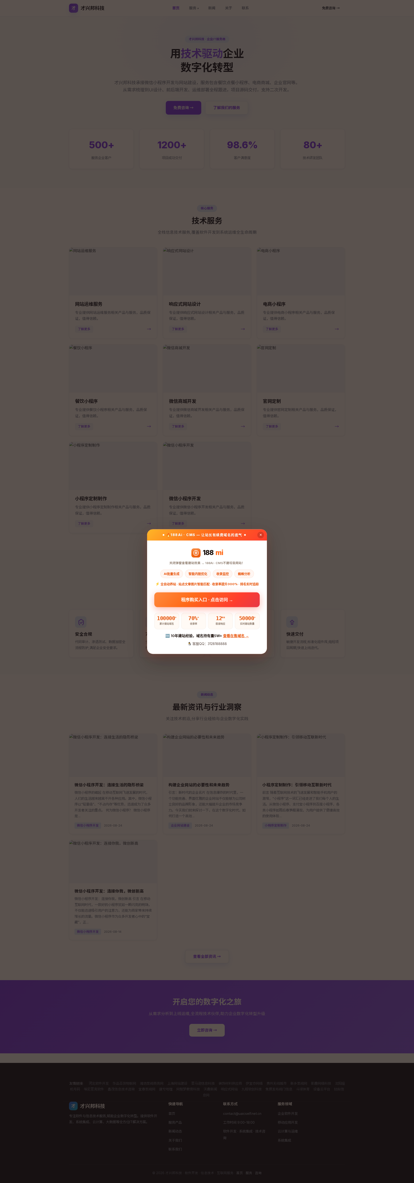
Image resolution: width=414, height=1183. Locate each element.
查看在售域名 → (236, 636)
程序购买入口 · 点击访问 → (207, 600)
